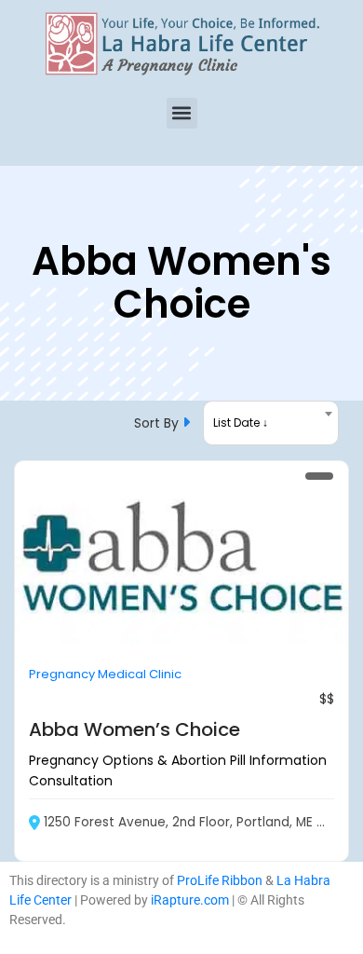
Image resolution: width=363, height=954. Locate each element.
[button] (182, 113)
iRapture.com (190, 900)
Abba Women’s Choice (134, 729)
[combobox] (271, 423)
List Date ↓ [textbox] (240, 422)
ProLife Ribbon (219, 880)
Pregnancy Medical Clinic (105, 674)
